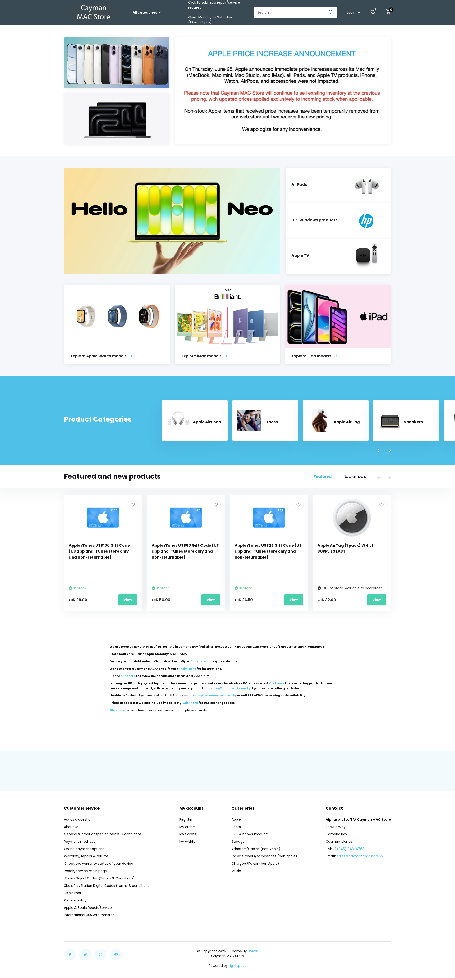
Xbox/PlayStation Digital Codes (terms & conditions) (107, 885)
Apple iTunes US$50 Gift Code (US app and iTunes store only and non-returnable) (185, 551)
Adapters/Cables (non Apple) (256, 848)
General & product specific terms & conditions (102, 834)
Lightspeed (238, 965)
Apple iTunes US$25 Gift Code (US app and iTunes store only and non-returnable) (268, 551)
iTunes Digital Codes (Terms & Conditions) (99, 878)
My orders (187, 826)
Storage (238, 841)
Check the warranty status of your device (98, 863)
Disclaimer (72, 893)
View (128, 599)
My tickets (187, 834)
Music (236, 871)
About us (71, 826)
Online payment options (84, 848)
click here (128, 676)
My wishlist (188, 841)
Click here (198, 661)
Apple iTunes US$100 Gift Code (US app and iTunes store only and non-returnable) (99, 551)
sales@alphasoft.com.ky (230, 688)
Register (186, 819)
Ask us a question (78, 819)
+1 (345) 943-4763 (348, 848)
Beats (236, 826)
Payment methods (79, 841)
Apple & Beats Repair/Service (88, 907)
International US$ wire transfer (89, 915)
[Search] (331, 12)
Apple (236, 819)
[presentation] (379, 450)
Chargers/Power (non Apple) (255, 863)
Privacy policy (75, 900)
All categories (145, 12)
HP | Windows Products (250, 834)
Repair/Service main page (85, 871)
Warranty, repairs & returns (86, 856)
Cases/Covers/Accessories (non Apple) (264, 856)
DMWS (253, 951)
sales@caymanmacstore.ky (360, 856)
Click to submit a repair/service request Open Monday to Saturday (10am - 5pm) (214, 12)
